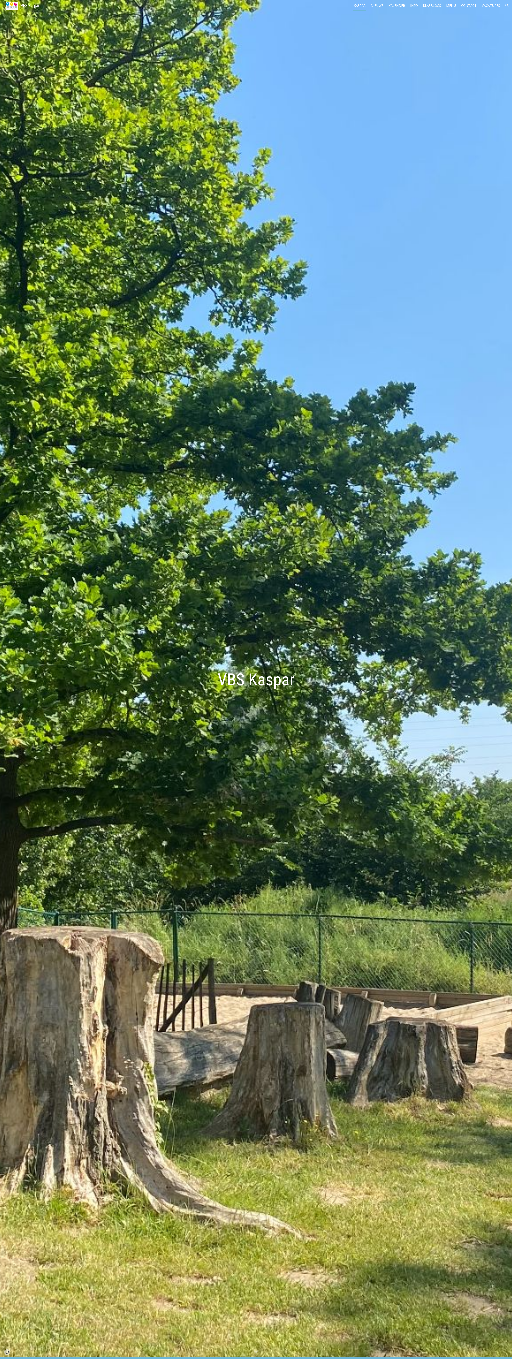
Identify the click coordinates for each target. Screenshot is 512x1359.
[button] (507, 5)
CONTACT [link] (469, 5)
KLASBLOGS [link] (432, 5)
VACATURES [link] (491, 5)
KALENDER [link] (397, 5)
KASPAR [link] (360, 5)
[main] (256, 680)
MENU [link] (451, 5)
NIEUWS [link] (377, 5)
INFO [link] (414, 5)
